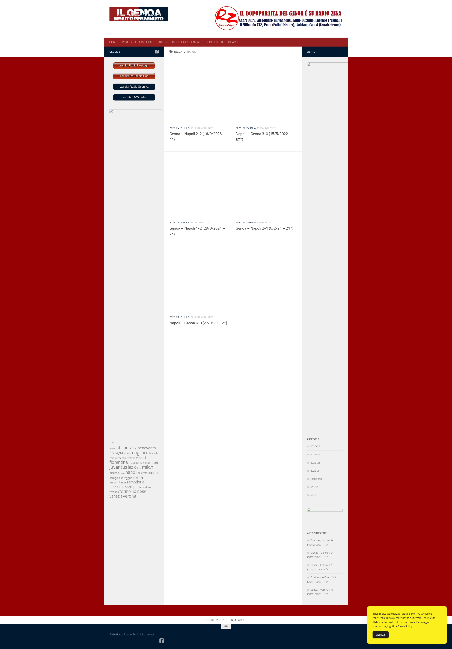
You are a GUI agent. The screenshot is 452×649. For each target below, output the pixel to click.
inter (155, 462)
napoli (131, 472)
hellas (146, 462)
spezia (136, 486)
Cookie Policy (404, 626)
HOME (113, 42)
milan (147, 467)
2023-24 (174, 128)
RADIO (161, 42)
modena (114, 472)
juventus (118, 467)
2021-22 (240, 128)
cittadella (152, 453)
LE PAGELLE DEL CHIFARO (222, 42)
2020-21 (240, 222)
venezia (115, 496)
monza (122, 473)
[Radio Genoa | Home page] (138, 14)
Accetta (380, 634)
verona (129, 496)
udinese (138, 491)
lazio (132, 467)
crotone (130, 458)
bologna (116, 453)
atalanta (124, 448)
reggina (128, 478)
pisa (120, 478)
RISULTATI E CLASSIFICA (137, 42)
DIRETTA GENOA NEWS (186, 42)
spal (128, 487)
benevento (147, 448)
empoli (141, 458)
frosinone (135, 462)
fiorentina (118, 462)
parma (153, 472)
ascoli (112, 448)
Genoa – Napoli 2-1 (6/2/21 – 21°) (264, 228)
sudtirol (147, 487)
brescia (127, 453)
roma (138, 477)
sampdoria (135, 482)
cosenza (121, 458)
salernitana (117, 482)
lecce (139, 468)
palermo (142, 472)
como (112, 458)
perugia (113, 478)
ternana (114, 491)
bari (135, 448)
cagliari (139, 453)
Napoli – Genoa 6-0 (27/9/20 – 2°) (198, 323)
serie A (185, 128)
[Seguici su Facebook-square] (157, 52)
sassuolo (116, 486)
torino (125, 491)
